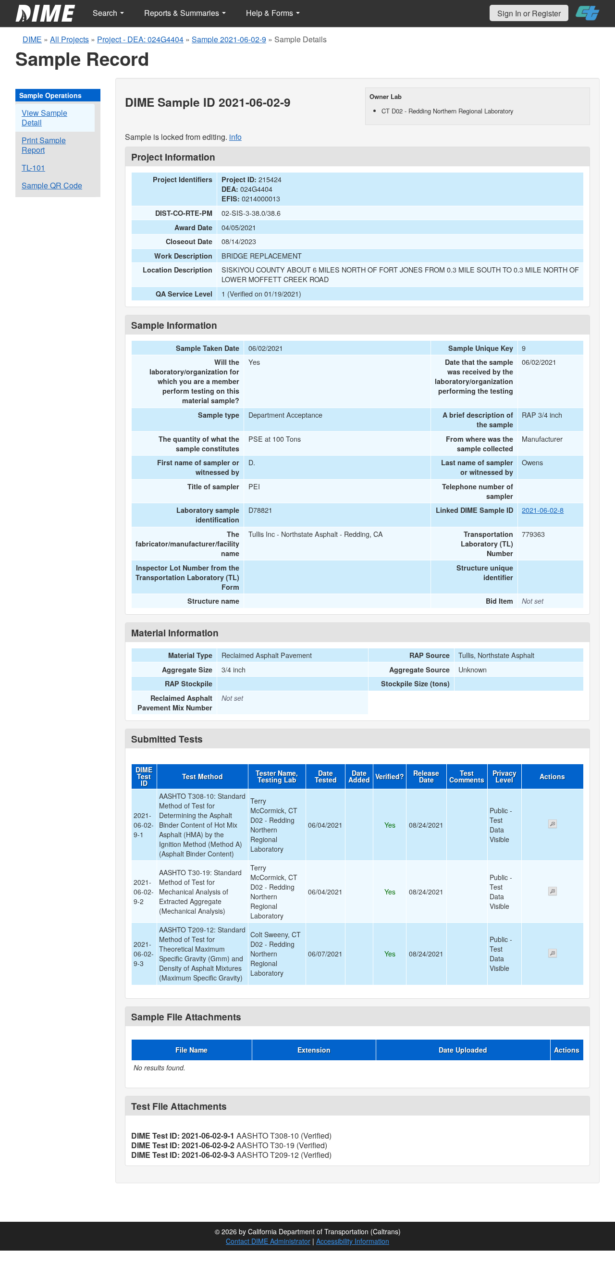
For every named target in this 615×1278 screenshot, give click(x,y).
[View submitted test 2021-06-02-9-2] (552, 892)
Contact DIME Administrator (268, 1241)
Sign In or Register (529, 13)
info (235, 136)
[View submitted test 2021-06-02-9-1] (552, 825)
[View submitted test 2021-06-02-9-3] (552, 954)
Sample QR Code (52, 185)
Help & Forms (270, 12)
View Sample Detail (44, 117)
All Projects (69, 39)
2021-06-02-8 (543, 510)
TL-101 (33, 167)
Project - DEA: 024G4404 (140, 39)
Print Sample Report (44, 145)
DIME (32, 39)
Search (106, 12)
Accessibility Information (352, 1241)
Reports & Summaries (182, 12)
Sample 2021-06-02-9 (229, 39)
